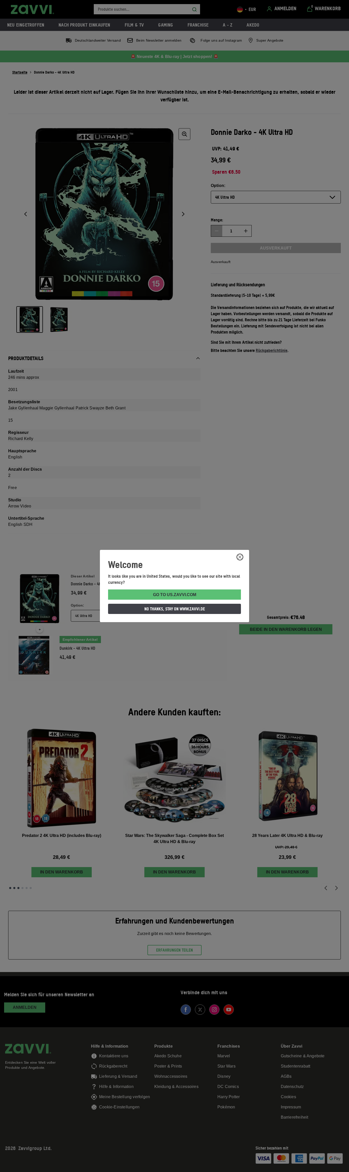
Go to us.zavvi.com (174, 595)
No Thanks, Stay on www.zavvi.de (174, 608)
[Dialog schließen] (240, 557)
